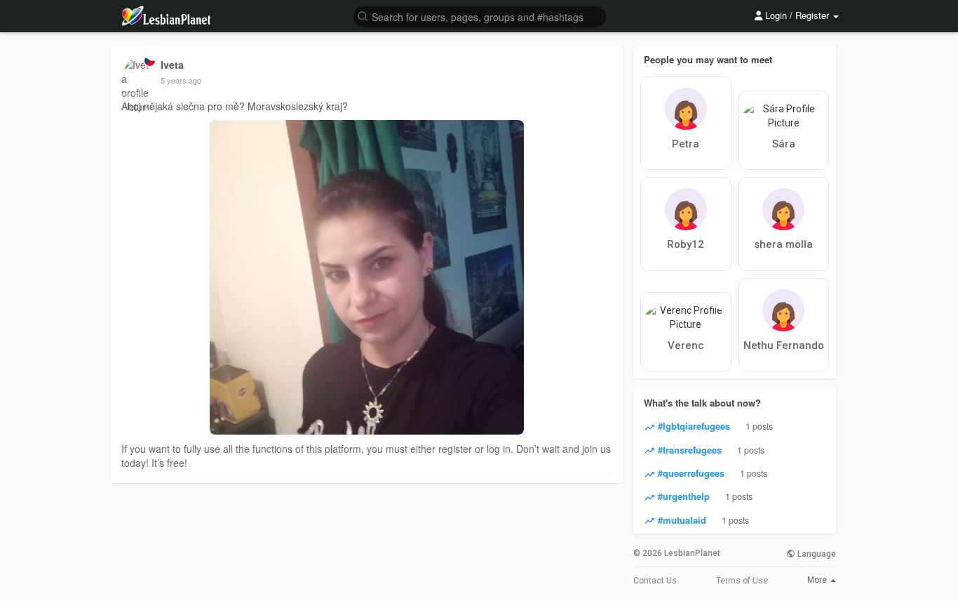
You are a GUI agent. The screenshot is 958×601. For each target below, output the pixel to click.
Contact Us (655, 580)
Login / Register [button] (797, 15)
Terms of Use (742, 580)
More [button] (818, 580)
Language (815, 554)
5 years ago (181, 80)
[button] (480, 15)
